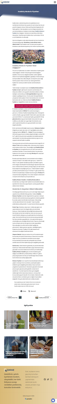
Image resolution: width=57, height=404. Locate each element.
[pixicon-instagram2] (51, 379)
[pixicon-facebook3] (44, 379)
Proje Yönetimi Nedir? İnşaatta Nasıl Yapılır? (38, 325)
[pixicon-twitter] (48, 379)
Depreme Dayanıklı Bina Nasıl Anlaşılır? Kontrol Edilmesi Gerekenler (16, 353)
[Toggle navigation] (55, 2)
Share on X (33, 291)
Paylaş (24, 291)
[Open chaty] (53, 400)
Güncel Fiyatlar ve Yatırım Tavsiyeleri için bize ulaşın (28, 106)
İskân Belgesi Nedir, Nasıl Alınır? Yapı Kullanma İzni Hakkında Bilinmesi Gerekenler (40, 352)
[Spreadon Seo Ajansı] (28, 399)
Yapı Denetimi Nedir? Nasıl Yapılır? (15, 325)
